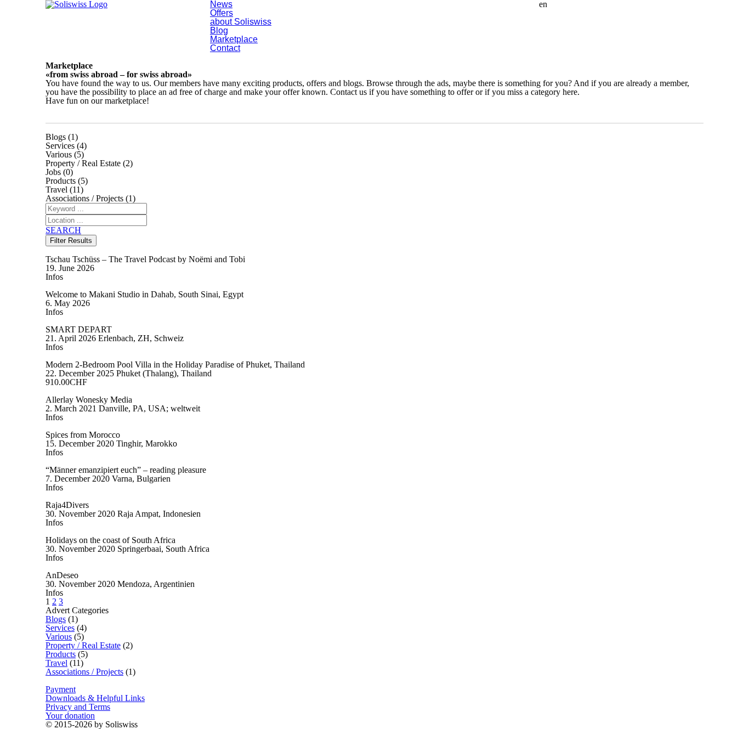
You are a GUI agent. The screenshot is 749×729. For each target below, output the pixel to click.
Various (59, 636)
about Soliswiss (240, 21)
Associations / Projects (84, 671)
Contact (225, 48)
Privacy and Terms (78, 706)
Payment (61, 689)
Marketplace (234, 39)
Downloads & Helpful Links (95, 698)
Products (61, 654)
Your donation (70, 715)
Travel (56, 663)
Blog (219, 30)
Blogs (56, 619)
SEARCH (63, 230)
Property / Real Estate (83, 645)
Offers (221, 13)
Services (60, 627)
